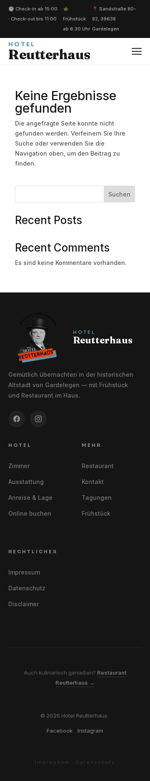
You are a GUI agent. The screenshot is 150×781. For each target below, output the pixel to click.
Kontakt (93, 481)
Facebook (59, 730)
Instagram (90, 730)
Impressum (24, 572)
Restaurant (98, 465)
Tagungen (97, 497)
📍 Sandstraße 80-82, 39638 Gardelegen (114, 19)
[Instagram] (38, 419)
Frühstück (96, 513)
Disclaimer (23, 603)
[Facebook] (16, 419)
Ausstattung (26, 481)
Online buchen (29, 513)
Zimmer (19, 465)
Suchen (119, 194)
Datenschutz (26, 588)
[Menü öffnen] (137, 51)
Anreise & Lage (30, 497)
